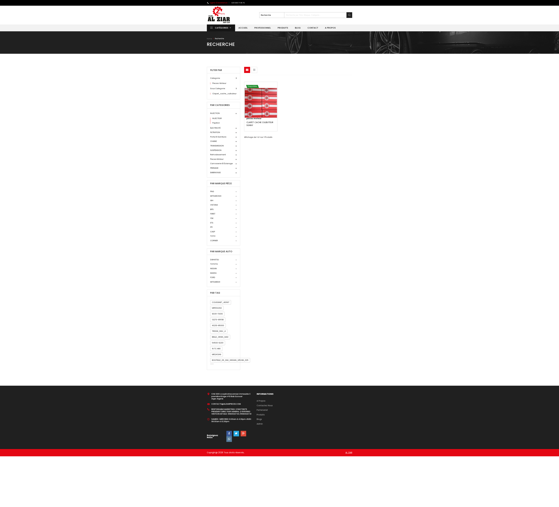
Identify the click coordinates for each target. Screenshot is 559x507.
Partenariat (262, 410)
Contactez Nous (265, 405)
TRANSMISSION (217, 146)
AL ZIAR (348, 452)
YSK (211, 218)
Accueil (242, 27)
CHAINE (213, 141)
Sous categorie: (217, 89)
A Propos (261, 401)
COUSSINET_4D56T (220, 302)
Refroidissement (218, 155)
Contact (312, 27)
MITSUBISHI (215, 282)
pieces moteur (217, 159)
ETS (211, 223)
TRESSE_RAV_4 (219, 331)
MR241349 (216, 354)
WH (211, 201)
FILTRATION (215, 132)
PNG (212, 192)
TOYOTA (214, 264)
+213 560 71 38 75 (238, 3)
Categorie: (215, 78)
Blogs (259, 419)
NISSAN (213, 269)
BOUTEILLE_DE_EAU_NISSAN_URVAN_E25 (230, 360)
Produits (283, 27)
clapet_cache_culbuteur (224, 94)
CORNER (214, 241)
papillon (216, 123)
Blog (298, 27)
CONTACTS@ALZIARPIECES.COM (226, 404)
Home (209, 39)
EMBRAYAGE (215, 173)
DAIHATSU (214, 260)
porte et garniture (218, 137)
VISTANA (214, 205)
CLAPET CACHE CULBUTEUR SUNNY (259, 124)
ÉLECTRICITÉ (215, 128)
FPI (211, 227)
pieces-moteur (219, 83)
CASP (212, 232)
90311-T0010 (217, 314)
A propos (330, 27)
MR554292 (217, 308)
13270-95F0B (218, 319)
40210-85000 (218, 325)
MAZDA (213, 273)
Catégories (221, 27)
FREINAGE (214, 168)
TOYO (212, 236)
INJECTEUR (217, 118)
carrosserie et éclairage (221, 164)
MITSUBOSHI (215, 196)
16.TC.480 (216, 348)
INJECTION (215, 113)
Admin (260, 424)
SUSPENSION (215, 150)
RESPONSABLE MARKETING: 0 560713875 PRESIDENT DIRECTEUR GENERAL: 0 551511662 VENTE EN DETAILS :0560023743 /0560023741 (231, 411)
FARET (212, 214)
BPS (212, 209)
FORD (212, 277)
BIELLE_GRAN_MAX (220, 337)
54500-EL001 (217, 343)
